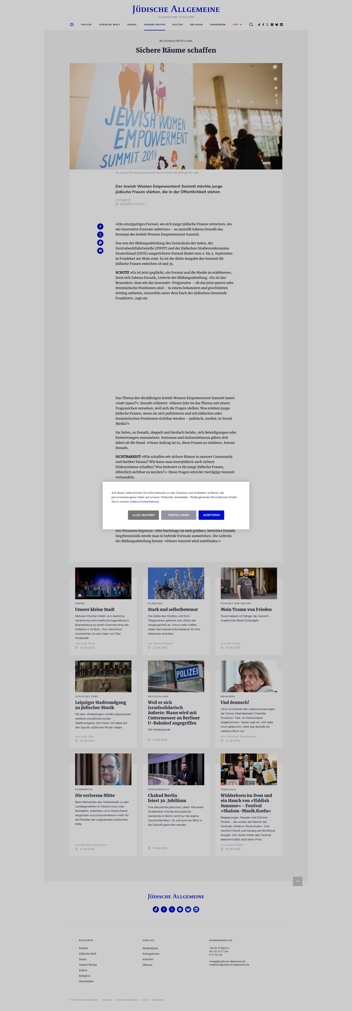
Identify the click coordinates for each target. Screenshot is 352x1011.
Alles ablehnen (143, 515)
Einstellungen (178, 515)
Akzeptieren (211, 515)
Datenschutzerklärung (144, 502)
